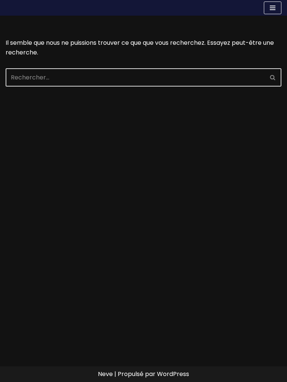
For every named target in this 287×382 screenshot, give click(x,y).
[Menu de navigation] (272, 7)
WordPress (173, 374)
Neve (105, 374)
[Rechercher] (273, 77)
